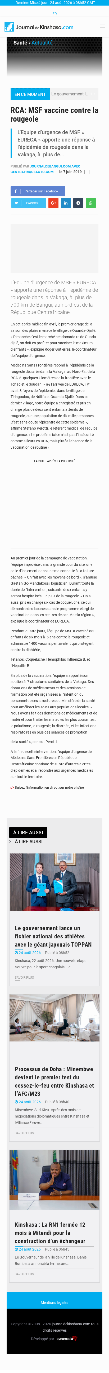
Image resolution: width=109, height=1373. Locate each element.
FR (54, 14)
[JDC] (39, 26)
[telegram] (78, 203)
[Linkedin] (66, 203)
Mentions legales (54, 1302)
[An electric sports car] (54, 883)
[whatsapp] (91, 203)
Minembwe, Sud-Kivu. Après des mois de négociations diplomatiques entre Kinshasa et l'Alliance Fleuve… (52, 1116)
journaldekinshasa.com (71, 1324)
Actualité (42, 42)
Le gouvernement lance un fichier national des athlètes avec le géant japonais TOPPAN (53, 936)
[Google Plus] (53, 203)
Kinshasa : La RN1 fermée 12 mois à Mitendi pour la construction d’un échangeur (50, 1232)
